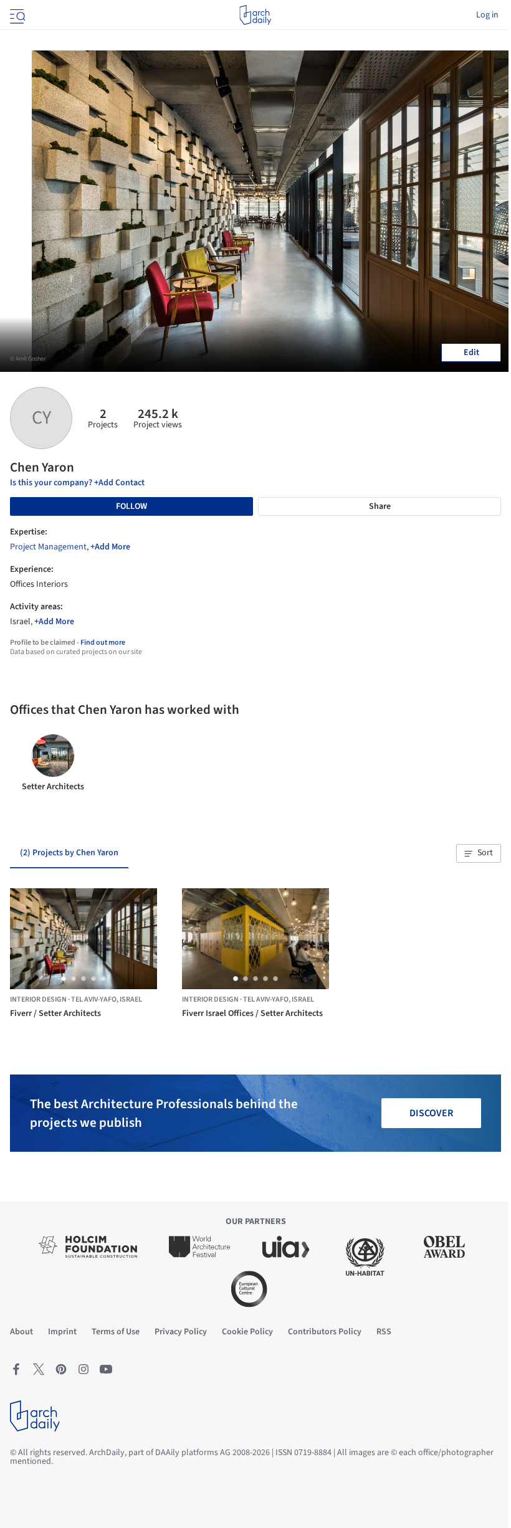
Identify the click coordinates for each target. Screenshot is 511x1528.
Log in (487, 15)
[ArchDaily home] (255, 15)
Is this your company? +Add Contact (77, 482)
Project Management (48, 547)
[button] (478, 853)
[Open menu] (16, 15)
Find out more (102, 642)
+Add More (110, 547)
